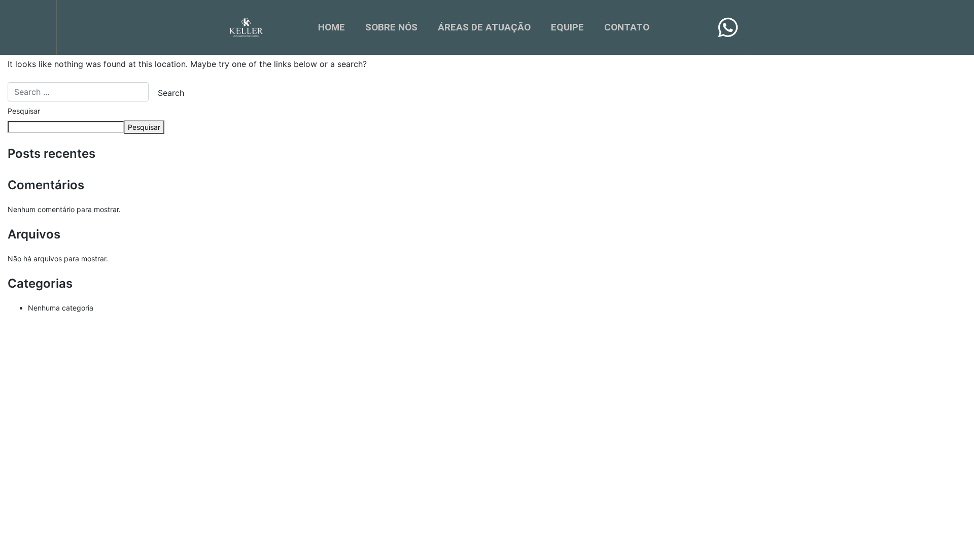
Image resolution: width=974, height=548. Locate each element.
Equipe (567, 27)
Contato (626, 27)
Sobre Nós (391, 27)
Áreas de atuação (484, 27)
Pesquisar (24, 111)
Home (331, 27)
